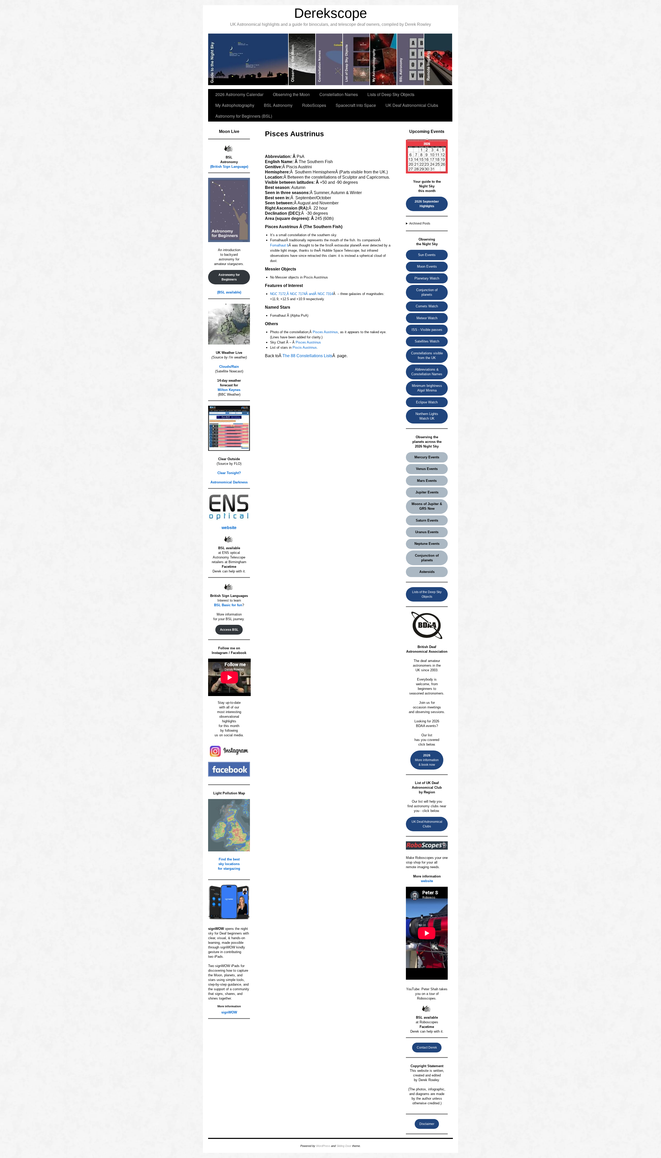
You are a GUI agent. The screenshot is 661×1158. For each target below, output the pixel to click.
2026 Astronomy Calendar (239, 94)
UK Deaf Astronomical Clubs (411, 105)
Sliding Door (343, 1145)
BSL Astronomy (278, 105)
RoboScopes (314, 105)
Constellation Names (338, 94)
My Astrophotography (234, 105)
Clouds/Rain (229, 367)
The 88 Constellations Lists (307, 356)
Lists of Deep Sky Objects (390, 94)
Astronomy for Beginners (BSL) (243, 116)
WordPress (323, 1145)
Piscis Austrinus (305, 347)
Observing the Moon (291, 94)
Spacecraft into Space (356, 105)
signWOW (229, 1012)
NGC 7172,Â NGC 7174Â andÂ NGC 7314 (301, 294)
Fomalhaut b (279, 245)
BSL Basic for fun (228, 605)
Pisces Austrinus (325, 332)
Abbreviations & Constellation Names (426, 372)
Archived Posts (419, 223)
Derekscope (330, 13)
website (229, 527)
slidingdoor (248, 59)
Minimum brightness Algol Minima (427, 388)
